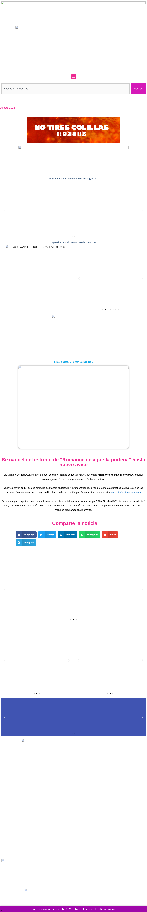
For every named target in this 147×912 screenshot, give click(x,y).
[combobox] (65, 88)
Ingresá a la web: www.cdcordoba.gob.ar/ (73, 178)
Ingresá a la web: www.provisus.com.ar (73, 242)
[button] (73, 76)
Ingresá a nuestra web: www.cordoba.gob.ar (73, 362)
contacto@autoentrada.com (126, 492)
